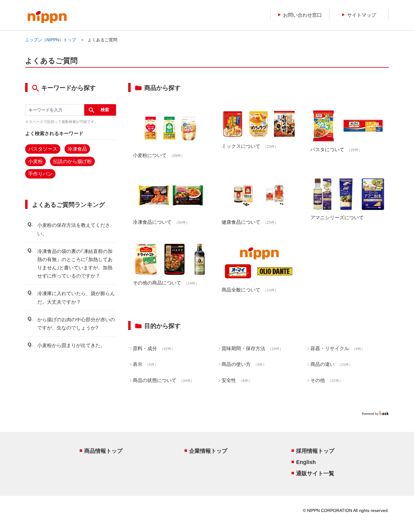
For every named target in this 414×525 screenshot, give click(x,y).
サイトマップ (361, 14)
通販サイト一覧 (315, 473)
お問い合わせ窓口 (302, 14)
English (306, 462)
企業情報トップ (208, 451)
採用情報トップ (315, 451)
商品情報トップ (103, 451)
